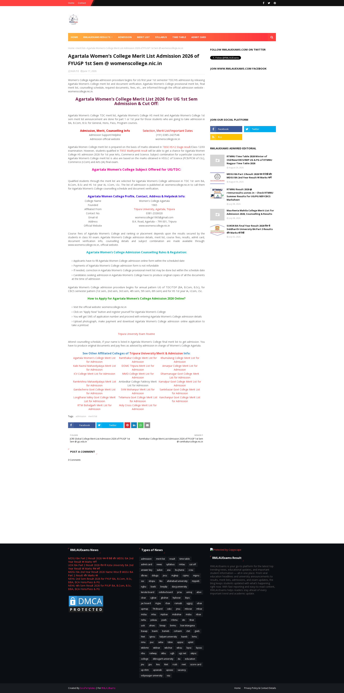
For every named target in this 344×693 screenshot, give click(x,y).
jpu (150, 664)
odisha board (166, 592)
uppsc (180, 642)
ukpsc (194, 653)
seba (160, 642)
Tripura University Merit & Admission (156, 353)
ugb (172, 653)
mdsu (144, 614)
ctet (188, 631)
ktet (166, 664)
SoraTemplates (87, 688)
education (190, 658)
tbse (192, 619)
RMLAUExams (108, 688)
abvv (199, 592)
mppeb (195, 581)
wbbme (145, 647)
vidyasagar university (151, 675)
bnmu (173, 625)
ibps (187, 597)
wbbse (156, 647)
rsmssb (178, 603)
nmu (143, 642)
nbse (198, 614)
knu (158, 664)
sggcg (189, 603)
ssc (142, 581)
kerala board (147, 592)
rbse (167, 603)
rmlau (182, 564)
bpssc (199, 647)
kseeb (184, 636)
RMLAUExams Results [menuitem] (96, 37)
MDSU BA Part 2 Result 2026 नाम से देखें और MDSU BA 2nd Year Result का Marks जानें (249, 175)
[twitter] (269, 3)
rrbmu (174, 619)
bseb (153, 586)
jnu (142, 664)
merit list (80, 48)
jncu (165, 575)
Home (71, 2)
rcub (175, 664)
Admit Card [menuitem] (198, 37)
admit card (146, 564)
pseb (164, 619)
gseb (197, 631)
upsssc (169, 669)
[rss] (226, 137)
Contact (82, 2)
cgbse (153, 597)
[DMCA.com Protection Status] (86, 612)
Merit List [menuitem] (143, 37)
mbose (188, 608)
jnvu (178, 608)
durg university (179, 586)
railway (153, 653)
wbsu (179, 647)
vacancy (182, 669)
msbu (189, 614)
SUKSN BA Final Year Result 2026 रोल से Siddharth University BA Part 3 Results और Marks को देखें (250, 229)
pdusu (153, 619)
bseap (144, 631)
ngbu (143, 586)
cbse (143, 597)
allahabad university (177, 581)
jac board (146, 603)
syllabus (170, 564)
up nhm (145, 669)
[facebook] (263, 3)
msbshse (176, 614)
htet (143, 636)
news (159, 564)
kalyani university (168, 636)
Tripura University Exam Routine (136, 334)
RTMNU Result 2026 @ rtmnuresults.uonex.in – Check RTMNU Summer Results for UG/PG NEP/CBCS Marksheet (250, 194)
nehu (143, 619)
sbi (183, 619)
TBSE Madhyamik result (133, 150)
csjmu (186, 575)
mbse (199, 608)
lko (161, 581)
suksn (160, 569)
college (144, 658)
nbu (143, 653)
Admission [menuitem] (125, 37)
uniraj (189, 592)
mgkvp (174, 575)
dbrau (144, 575)
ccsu (191, 569)
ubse (199, 603)
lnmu (194, 636)
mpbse (164, 614)
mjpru (196, 575)
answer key (146, 569)
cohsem (178, 631)
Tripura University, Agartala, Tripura (154, 209)
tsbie (170, 642)
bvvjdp (163, 586)
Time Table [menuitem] (179, 37)
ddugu (155, 575)
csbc (169, 608)
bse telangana (187, 625)
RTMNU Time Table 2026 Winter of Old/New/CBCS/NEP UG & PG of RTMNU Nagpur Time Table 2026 (249, 160)
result (172, 558)
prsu (179, 592)
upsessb (157, 669)
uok (143, 625)
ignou (152, 636)
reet (184, 664)
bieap (163, 625)
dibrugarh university (163, 658)
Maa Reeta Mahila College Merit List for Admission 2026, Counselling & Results (250, 212)
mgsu (158, 603)
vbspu (152, 581)
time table (185, 558)
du (179, 658)
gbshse (164, 597)
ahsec (152, 625)
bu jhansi (179, 569)
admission (81, 416)
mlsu (153, 614)
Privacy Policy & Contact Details (260, 688)
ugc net (182, 653)
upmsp (144, 608)
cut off (192, 564)
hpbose (177, 597)
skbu (163, 653)
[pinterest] (274, 3)
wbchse (168, 647)
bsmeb (165, 631)
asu (169, 569)
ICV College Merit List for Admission (94, 373)
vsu (168, 675)
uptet (190, 642)
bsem (155, 631)
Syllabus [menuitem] (161, 37)
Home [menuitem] (74, 37)
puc (152, 642)
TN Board (158, 608)
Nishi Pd (75, 71)
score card (195, 664)
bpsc (189, 647)
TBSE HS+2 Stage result (176, 147)
